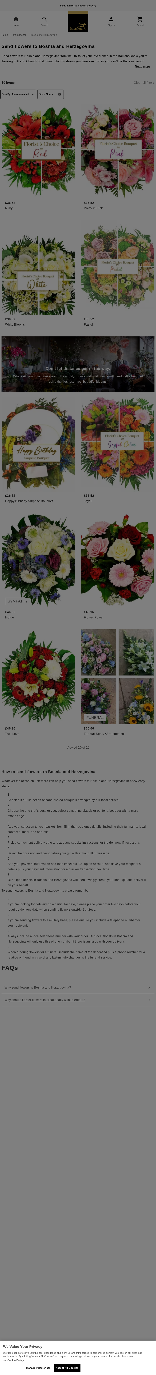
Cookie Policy (15, 1360)
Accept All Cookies (67, 1367)
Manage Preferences (38, 1367)
